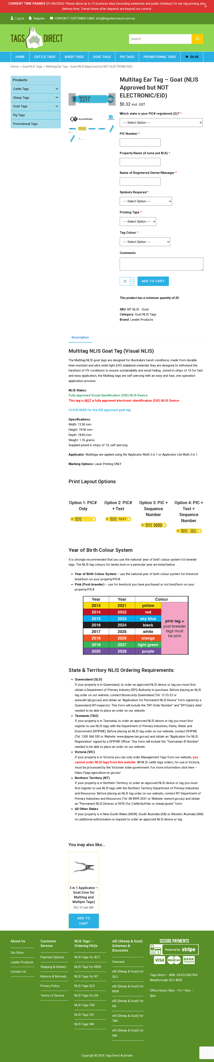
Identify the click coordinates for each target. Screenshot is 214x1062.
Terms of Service (52, 995)
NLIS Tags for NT (86, 976)
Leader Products (141, 320)
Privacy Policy (50, 986)
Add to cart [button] (83, 920)
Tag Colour (129, 232)
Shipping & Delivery (53, 967)
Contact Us (18, 972)
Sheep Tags (21, 98)
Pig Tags (19, 115)
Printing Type (131, 212)
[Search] (197, 39)
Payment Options (52, 957)
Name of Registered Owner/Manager (148, 173)
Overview (118, 962)
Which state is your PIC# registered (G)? (151, 113)
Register (39, 18)
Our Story (17, 952)
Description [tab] (80, 337)
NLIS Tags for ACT (87, 957)
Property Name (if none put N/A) (145, 153)
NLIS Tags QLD (84, 986)
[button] (206, 6)
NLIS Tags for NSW (87, 967)
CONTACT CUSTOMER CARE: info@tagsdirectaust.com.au (95, 18)
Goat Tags (20, 106)
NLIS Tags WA (84, 1024)
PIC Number (130, 134)
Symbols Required (134, 192)
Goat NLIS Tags (145, 314)
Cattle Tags (21, 89)
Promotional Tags (25, 124)
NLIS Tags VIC (84, 1015)
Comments (128, 253)
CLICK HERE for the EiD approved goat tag (100, 410)
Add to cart (153, 281)
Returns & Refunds (53, 976)
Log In (19, 18)
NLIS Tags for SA (86, 995)
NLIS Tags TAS (84, 1005)
